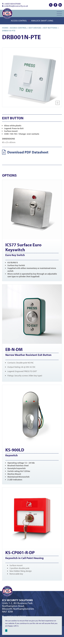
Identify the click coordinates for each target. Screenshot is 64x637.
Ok (6, 630)
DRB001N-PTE (8, 30)
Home (5, 27)
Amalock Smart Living (42, 20)
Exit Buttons (50, 27)
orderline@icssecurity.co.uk (15, 6)
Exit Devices (35, 27)
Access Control (19, 20)
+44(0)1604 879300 (11, 3)
